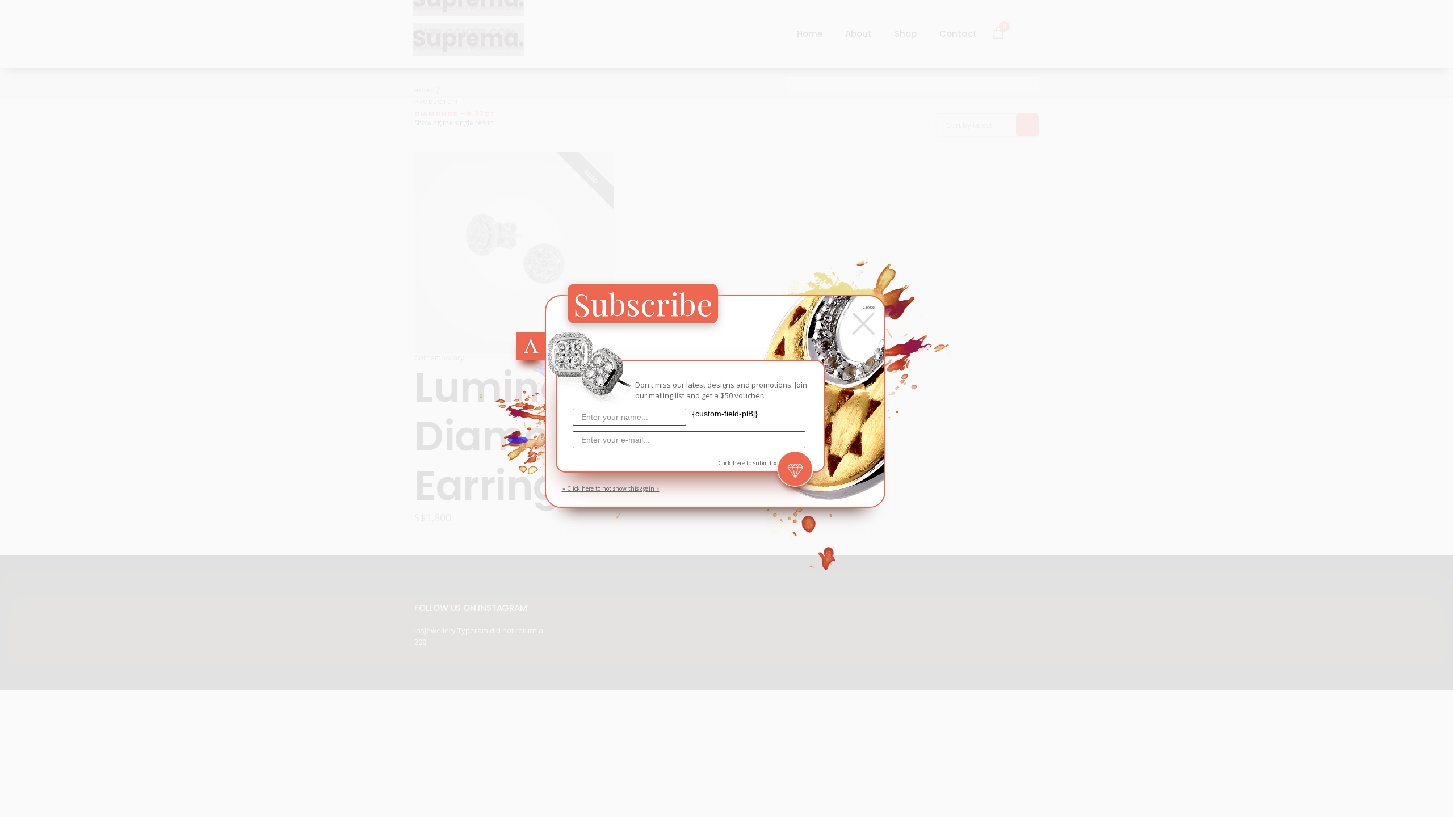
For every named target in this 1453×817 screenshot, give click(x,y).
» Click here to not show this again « (611, 488)
